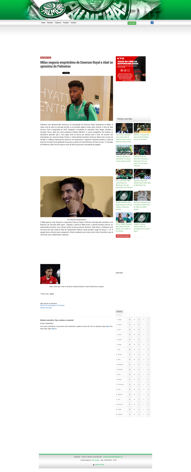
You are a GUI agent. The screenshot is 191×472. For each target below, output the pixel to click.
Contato (73, 23)
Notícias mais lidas (46, 308)
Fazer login (132, 23)
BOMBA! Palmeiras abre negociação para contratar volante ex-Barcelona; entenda (124, 205)
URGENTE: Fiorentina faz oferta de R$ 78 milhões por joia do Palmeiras (141, 137)
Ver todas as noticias (123, 236)
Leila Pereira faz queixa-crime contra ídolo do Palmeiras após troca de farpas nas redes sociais (123, 138)
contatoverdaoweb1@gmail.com (113, 457)
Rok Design (95, 460)
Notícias (50, 23)
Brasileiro (119, 311)
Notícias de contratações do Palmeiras (52, 305)
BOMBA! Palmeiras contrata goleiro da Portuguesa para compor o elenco (142, 227)
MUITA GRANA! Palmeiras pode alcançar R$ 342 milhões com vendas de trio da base (124, 227)
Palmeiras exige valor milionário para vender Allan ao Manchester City (142, 183)
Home (43, 23)
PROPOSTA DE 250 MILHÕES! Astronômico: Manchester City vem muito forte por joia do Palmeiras (141, 161)
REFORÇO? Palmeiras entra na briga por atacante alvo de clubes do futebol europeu (142, 205)
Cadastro (58, 23)
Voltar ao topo (99, 464)
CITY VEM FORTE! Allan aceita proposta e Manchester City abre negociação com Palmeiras (124, 184)
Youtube (66, 23)
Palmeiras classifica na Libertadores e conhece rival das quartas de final (123, 159)
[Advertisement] (117, 6)
